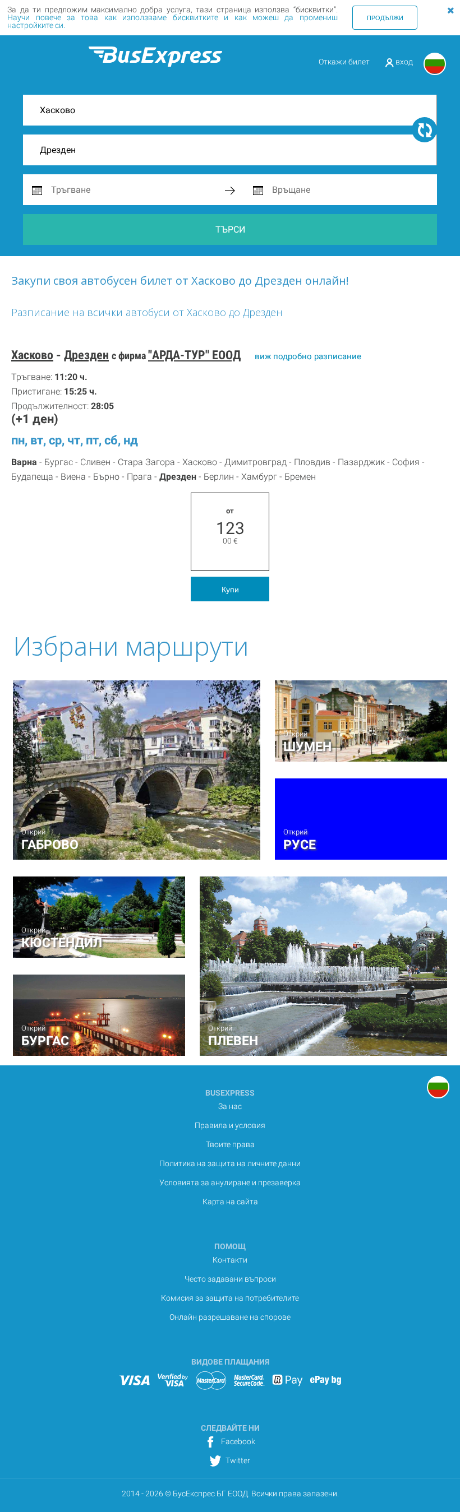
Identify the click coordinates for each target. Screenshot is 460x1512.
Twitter (237, 1460)
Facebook (237, 1441)
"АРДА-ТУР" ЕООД (194, 355)
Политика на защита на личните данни (230, 1163)
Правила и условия (230, 1125)
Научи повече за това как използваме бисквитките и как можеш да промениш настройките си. (172, 21)
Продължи (385, 17)
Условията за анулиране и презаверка (230, 1182)
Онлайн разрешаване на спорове (230, 1316)
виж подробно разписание (308, 356)
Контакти (230, 1259)
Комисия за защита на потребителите (230, 1297)
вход (403, 61)
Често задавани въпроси (230, 1278)
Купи (230, 589)
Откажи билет (344, 61)
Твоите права (230, 1144)
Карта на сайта (230, 1201)
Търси (230, 229)
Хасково (32, 355)
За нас (230, 1106)
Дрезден (86, 355)
